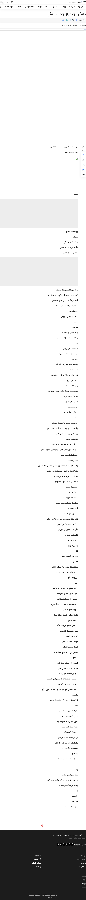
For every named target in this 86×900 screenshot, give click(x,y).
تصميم (55, 897)
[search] (11, 2)
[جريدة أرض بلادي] (75, 2)
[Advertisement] (39, 213)
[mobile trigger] (84, 2)
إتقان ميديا (50, 897)
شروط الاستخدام (33, 895)
